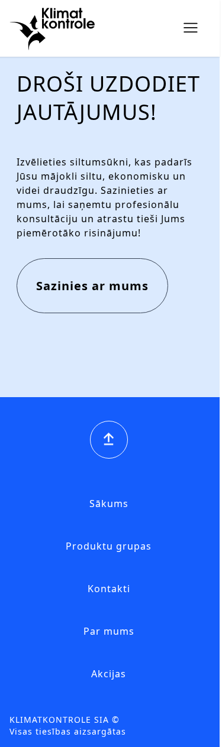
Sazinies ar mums (92, 286)
